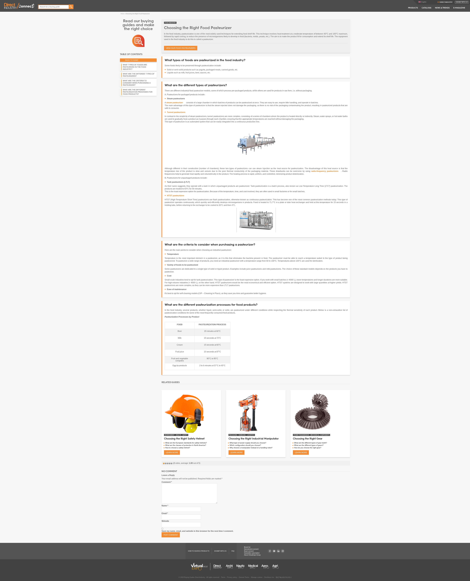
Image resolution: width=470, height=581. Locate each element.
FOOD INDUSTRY (170, 22)
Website (165, 521)
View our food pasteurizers (180, 48)
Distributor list (269, 577)
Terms (223, 577)
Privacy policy (232, 577)
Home (122, 13)
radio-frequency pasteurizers (324, 171)
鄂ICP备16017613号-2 (283, 577)
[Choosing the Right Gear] (320, 413)
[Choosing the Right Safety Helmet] (191, 413)
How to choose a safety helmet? (177, 448)
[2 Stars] (166, 463)
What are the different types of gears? (308, 445)
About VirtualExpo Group (252, 555)
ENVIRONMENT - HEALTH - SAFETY (176, 435)
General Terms (244, 577)
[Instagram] (282, 551)
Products (413, 8)
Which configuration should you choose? (245, 445)
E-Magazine (459, 8)
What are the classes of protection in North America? (185, 445)
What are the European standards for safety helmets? (186, 443)
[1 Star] (164, 463)
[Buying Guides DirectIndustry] (138, 41)
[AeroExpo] (265, 566)
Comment (167, 482)
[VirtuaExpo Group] (200, 566)
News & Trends (442, 8)
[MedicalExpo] (253, 566)
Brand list (247, 547)
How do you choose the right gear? (307, 448)
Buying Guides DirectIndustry (194, 577)
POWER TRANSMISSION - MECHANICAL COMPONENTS (311, 435)
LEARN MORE (172, 452)
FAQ (232, 551)
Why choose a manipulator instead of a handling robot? (251, 448)
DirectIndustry (444, 2)
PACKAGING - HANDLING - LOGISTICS (241, 435)
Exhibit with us (462, 2)
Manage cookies (257, 577)
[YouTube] (274, 551)
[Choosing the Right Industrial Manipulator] (256, 413)
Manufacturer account (251, 549)
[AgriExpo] (275, 566)
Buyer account (249, 551)
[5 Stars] (172, 463)
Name (165, 506)
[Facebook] (270, 551)
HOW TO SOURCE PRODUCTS (198, 551)
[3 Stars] (168, 463)
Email (165, 513)
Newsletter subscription (252, 553)
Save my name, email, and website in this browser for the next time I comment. (197, 531)
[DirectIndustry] (19, 6)
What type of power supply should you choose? (248, 443)
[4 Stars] (170, 463)
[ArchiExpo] (229, 566)
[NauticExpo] (240, 566)
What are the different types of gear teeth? (310, 443)
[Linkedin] (278, 551)
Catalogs (426, 8)
